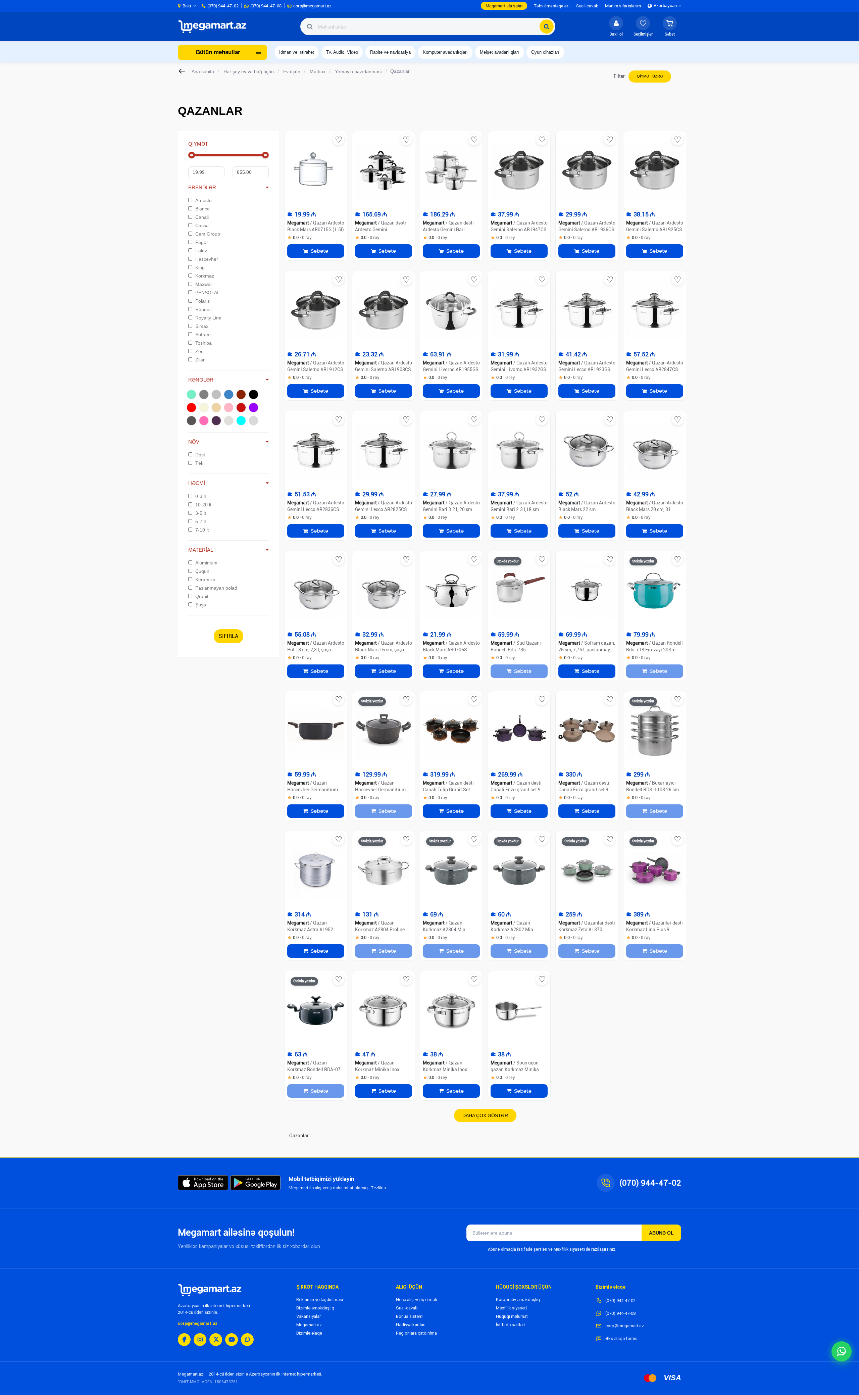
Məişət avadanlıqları (499, 52)
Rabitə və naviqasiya (390, 52)
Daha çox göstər (485, 1115)
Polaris (202, 301)
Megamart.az (309, 1324)
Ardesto (203, 200)
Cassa (202, 225)
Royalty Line (208, 317)
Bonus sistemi (409, 1316)
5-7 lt (200, 521)
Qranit (201, 596)
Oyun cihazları (545, 52)
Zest (200, 351)
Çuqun (202, 571)
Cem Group (207, 234)
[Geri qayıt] (182, 71)
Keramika (205, 579)
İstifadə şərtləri (510, 1324)
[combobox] (427, 26)
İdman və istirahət (296, 52)
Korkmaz (204, 276)
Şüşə (200, 604)
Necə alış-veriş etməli (416, 1299)
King (200, 267)
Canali (202, 217)
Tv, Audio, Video (342, 52)
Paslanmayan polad (216, 588)
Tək (199, 463)
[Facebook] (184, 1339)
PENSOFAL (207, 292)
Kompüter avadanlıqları (445, 52)
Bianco (202, 208)
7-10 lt (202, 530)
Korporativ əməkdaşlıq (518, 1299)
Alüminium (206, 562)
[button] (669, 26)
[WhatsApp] (247, 1339)
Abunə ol (661, 1233)
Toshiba (203, 343)
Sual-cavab (407, 1307)
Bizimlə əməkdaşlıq (315, 1307)
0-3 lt (200, 496)
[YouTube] (231, 1339)
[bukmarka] (338, 139)
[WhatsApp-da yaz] (841, 1351)
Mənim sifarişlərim (623, 5)
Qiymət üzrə (650, 76)
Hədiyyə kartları (410, 1324)
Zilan (200, 359)
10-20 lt (203, 504)
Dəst (200, 454)
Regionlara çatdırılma (416, 1333)
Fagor (201, 242)
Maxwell (203, 284)
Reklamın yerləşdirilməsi (319, 1299)
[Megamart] (214, 26)
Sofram (203, 334)
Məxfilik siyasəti (511, 1307)
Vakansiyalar (308, 1316)
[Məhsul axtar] (547, 26)
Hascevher (206, 259)
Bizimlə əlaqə (309, 1333)
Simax (201, 326)
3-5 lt (200, 513)
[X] (215, 1339)
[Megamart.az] (210, 1290)
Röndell (203, 309)
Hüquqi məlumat (512, 1316)
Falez (201, 250)
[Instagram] (200, 1339)
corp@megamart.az (197, 1323)
